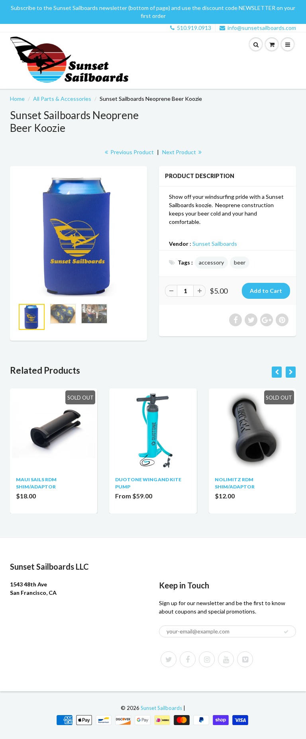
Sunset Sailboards (214, 243)
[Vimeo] (245, 659)
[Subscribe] (286, 631)
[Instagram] (207, 659)
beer (239, 262)
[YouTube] (226, 659)
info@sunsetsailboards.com (262, 27)
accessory (211, 262)
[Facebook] (188, 659)
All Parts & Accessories (62, 98)
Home (17, 98)
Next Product (179, 152)
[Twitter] (169, 659)
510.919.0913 (194, 27)
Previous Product (131, 152)
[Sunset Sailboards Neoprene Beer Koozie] (78, 236)
